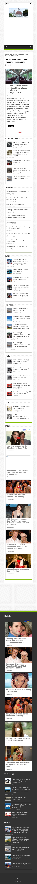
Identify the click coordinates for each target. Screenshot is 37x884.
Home (7, 54)
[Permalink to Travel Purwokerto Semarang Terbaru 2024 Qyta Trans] (9, 370)
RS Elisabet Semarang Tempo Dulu (19, 798)
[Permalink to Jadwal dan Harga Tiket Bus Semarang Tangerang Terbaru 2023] (8, 781)
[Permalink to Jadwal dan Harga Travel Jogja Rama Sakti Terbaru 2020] (8, 814)
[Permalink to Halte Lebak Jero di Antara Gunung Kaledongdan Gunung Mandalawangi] (9, 170)
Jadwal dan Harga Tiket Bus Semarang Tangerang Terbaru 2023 (21, 781)
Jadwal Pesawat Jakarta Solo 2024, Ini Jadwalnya (21, 848)
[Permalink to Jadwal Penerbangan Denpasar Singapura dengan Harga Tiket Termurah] (9, 318)
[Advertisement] (18, 30)
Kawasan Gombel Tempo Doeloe (15, 204)
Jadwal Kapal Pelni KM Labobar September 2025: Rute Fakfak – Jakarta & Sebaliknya (20, 839)
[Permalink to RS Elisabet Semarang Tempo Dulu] (8, 798)
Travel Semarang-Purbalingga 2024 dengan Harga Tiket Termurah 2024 (21, 361)
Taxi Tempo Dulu (11, 222)
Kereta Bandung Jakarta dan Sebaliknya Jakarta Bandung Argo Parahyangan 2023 (17, 89)
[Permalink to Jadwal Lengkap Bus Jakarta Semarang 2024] (9, 271)
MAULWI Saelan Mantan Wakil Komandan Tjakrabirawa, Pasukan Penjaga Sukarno (21, 144)
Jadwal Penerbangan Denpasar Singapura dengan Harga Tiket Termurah (21, 318)
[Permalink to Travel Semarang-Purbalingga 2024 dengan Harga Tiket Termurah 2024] (9, 361)
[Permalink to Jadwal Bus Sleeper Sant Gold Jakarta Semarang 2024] (9, 279)
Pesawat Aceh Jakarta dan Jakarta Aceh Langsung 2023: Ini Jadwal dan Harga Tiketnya (21, 326)
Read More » (11, 121)
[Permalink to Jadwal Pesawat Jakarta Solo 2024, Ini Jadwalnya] (9, 310)
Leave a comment (19, 95)
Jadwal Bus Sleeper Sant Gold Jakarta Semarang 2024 (21, 864)
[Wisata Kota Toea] (18, 16)
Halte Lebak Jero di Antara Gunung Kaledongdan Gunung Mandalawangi (21, 170)
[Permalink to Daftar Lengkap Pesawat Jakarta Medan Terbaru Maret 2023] (9, 178)
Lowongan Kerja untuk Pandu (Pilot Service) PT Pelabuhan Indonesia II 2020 (21, 805)
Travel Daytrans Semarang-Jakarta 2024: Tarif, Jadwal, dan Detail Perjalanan (21, 385)
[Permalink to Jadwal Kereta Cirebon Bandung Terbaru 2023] (9, 162)
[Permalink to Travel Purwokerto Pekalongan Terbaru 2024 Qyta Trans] (9, 377)
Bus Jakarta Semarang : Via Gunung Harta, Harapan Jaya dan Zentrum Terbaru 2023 (20, 295)
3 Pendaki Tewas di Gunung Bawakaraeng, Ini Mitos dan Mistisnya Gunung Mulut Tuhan (21, 790)
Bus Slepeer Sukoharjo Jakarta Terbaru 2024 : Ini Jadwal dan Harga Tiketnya (21, 287)
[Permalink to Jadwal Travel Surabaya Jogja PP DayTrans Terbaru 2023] (9, 393)
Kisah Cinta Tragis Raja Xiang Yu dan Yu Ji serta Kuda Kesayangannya (21, 408)
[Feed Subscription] (31, 68)
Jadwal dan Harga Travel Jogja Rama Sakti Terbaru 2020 (20, 814)
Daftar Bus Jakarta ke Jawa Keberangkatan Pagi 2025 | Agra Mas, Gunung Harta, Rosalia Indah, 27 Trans (21, 829)
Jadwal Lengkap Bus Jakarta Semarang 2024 (21, 856)
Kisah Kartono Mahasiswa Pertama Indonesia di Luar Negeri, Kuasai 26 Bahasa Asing (21, 416)
